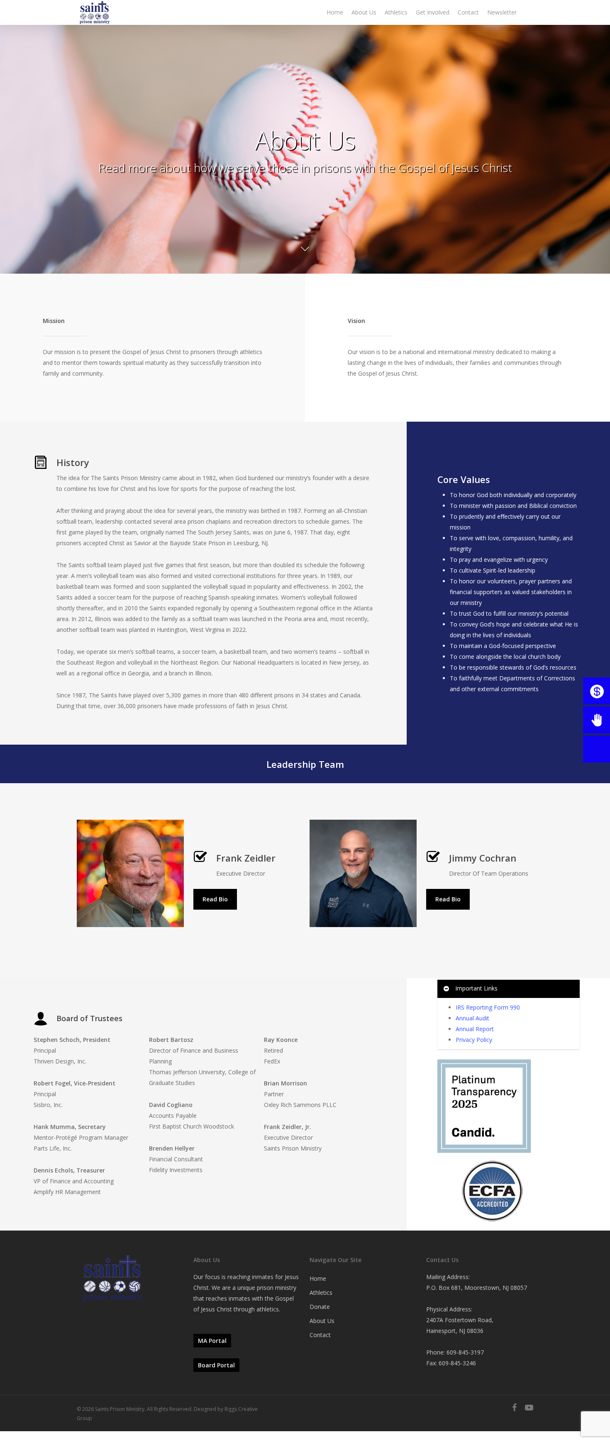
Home (318, 1278)
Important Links (476, 988)
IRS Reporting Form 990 (488, 1007)
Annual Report (475, 1029)
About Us (322, 1321)
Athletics (321, 1292)
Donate (320, 1307)
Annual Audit (472, 1018)
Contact (320, 1335)
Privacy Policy (474, 1040)
